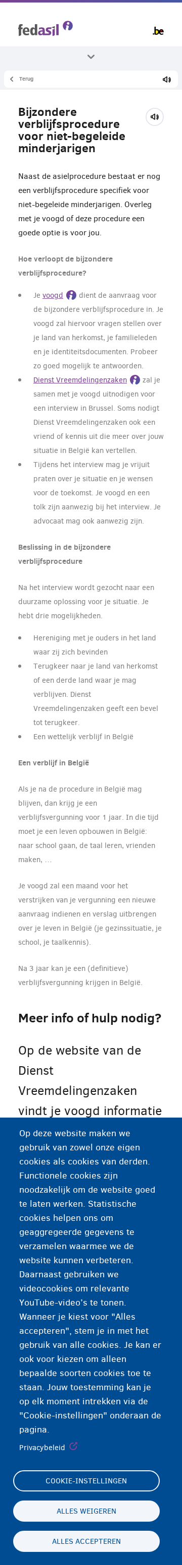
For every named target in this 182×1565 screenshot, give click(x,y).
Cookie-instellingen (86, 1481)
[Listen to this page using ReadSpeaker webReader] (158, 115)
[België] (158, 30)
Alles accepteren (86, 1541)
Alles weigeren (86, 1511)
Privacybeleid (42, 1448)
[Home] (45, 28)
